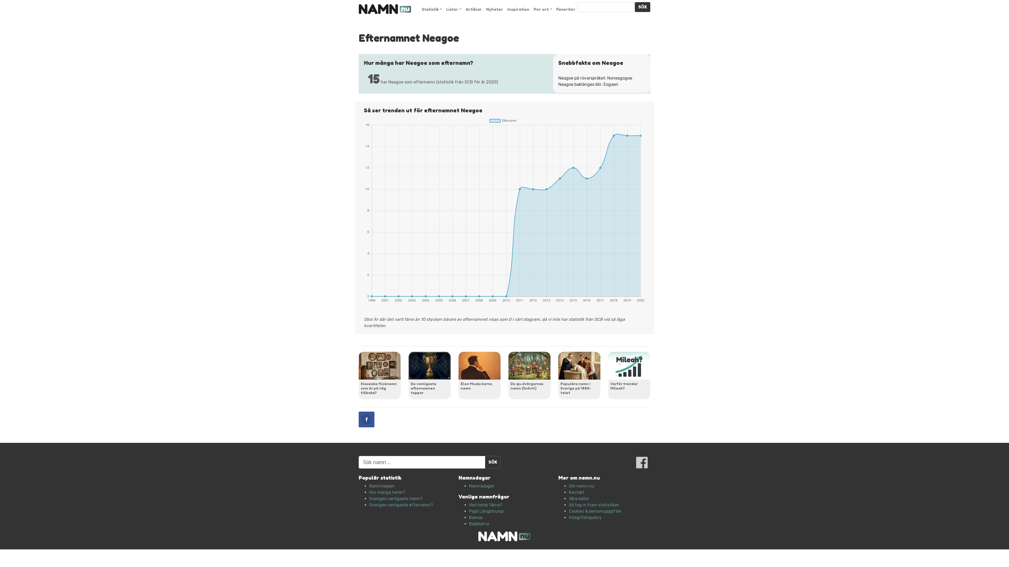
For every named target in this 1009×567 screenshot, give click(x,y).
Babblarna (479, 523)
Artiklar (474, 9)
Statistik (430, 9)
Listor (452, 9)
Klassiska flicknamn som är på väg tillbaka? (379, 388)
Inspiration (518, 9)
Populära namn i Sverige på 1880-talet (575, 388)
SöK (642, 6)
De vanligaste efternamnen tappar (423, 388)
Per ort (541, 9)
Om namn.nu (581, 486)
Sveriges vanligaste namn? (396, 498)
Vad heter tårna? (485, 504)
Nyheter (494, 9)
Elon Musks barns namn (476, 385)
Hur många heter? (387, 492)
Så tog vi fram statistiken (594, 504)
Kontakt (576, 492)
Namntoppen (382, 486)
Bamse (475, 517)
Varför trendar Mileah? (624, 385)
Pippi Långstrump (486, 511)
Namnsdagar (481, 486)
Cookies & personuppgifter (595, 511)
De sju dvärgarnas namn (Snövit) (527, 385)
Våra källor (579, 498)
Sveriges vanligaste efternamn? (401, 504)
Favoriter (565, 9)
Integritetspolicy (585, 517)
